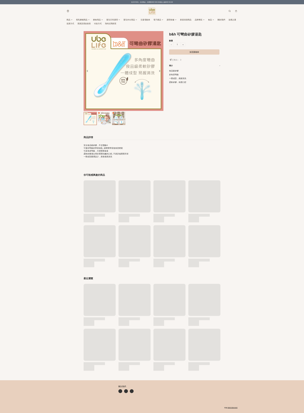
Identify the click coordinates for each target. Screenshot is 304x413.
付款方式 (98, 23)
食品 (210, 20)
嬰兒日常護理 (112, 20)
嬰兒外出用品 (129, 20)
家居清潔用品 (185, 20)
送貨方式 (70, 23)
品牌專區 (198, 20)
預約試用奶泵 (110, 23)
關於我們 (221, 20)
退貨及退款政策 (84, 23)
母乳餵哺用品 (81, 20)
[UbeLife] (152, 11)
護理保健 (170, 20)
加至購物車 (194, 52)
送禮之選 (232, 20)
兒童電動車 (145, 20)
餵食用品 (97, 20)
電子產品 (157, 20)
